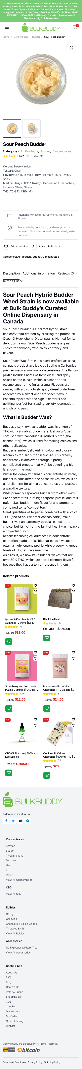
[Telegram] (27, 821)
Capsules (11, 918)
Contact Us (12, 987)
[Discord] (20, 821)
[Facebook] (6, 821)
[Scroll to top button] (76, 1051)
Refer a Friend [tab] (13, 281)
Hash (9, 865)
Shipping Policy (52, 1062)
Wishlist (10, 1025)
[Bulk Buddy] (41, 27)
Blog (8, 982)
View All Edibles (15, 933)
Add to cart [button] (8, 641)
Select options (46, 638)
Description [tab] (11, 273)
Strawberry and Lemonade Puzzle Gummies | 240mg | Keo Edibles (20, 690)
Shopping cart (14, 996)
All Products (29, 151)
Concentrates (21, 36)
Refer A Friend (14, 991)
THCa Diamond (14, 855)
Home (6, 36)
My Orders (12, 1016)
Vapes (9, 875)
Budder (36, 36)
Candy (9, 914)
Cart (8, 1001)
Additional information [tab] (38, 273)
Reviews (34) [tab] (67, 273)
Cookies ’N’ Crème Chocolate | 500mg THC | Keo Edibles (58, 757)
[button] (72, 48)
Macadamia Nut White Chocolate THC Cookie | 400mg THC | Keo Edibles (58, 690)
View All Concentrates (19, 879)
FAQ (8, 977)
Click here (36, 231)
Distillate (11, 860)
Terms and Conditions (14, 1062)
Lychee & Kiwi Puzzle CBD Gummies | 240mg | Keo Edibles (20, 623)
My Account (13, 1011)
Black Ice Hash (51, 619)
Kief (8, 870)
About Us (11, 972)
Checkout (11, 1006)
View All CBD (13, 893)
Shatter (10, 845)
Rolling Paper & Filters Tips (21, 947)
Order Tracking (14, 1021)
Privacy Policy (35, 1062)
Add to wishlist (6, 247)
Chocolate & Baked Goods (21, 923)
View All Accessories (18, 952)
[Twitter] (13, 821)
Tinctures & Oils (15, 928)
